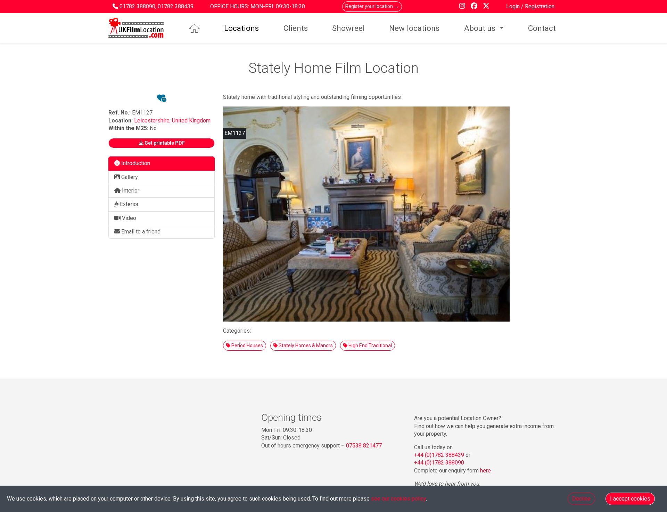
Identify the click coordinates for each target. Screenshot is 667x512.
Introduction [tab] (135, 163)
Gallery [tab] (129, 177)
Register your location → (372, 6)
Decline (581, 498)
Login (513, 6)
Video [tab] (128, 218)
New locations (414, 28)
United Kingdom (191, 120)
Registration (539, 6)
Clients (295, 28)
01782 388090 (137, 6)
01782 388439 (175, 6)
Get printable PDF (164, 143)
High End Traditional (369, 345)
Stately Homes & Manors (305, 345)
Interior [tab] (130, 190)
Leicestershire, (153, 120)
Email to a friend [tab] (140, 231)
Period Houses (246, 345)
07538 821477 (364, 445)
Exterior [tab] (128, 204)
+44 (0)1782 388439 (439, 455)
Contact (542, 28)
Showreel (348, 28)
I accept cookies (630, 498)
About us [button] (480, 28)
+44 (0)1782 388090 (439, 462)
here (485, 470)
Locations (241, 28)
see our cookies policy (398, 498)
